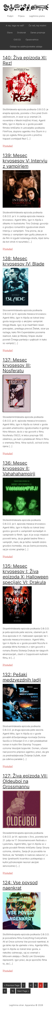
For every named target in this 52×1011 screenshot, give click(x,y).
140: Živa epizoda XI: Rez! (25, 60)
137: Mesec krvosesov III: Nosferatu (17, 365)
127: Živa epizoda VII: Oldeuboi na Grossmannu (25, 781)
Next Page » (23, 991)
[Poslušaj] (8, 146)
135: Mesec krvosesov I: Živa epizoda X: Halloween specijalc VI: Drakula (25, 574)
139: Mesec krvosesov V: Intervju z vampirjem (25, 161)
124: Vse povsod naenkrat (20, 885)
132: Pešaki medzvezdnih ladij (22, 677)
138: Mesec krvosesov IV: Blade (23, 261)
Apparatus (26, 7)
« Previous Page (11, 985)
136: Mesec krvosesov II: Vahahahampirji (19, 468)
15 (13, 991)
